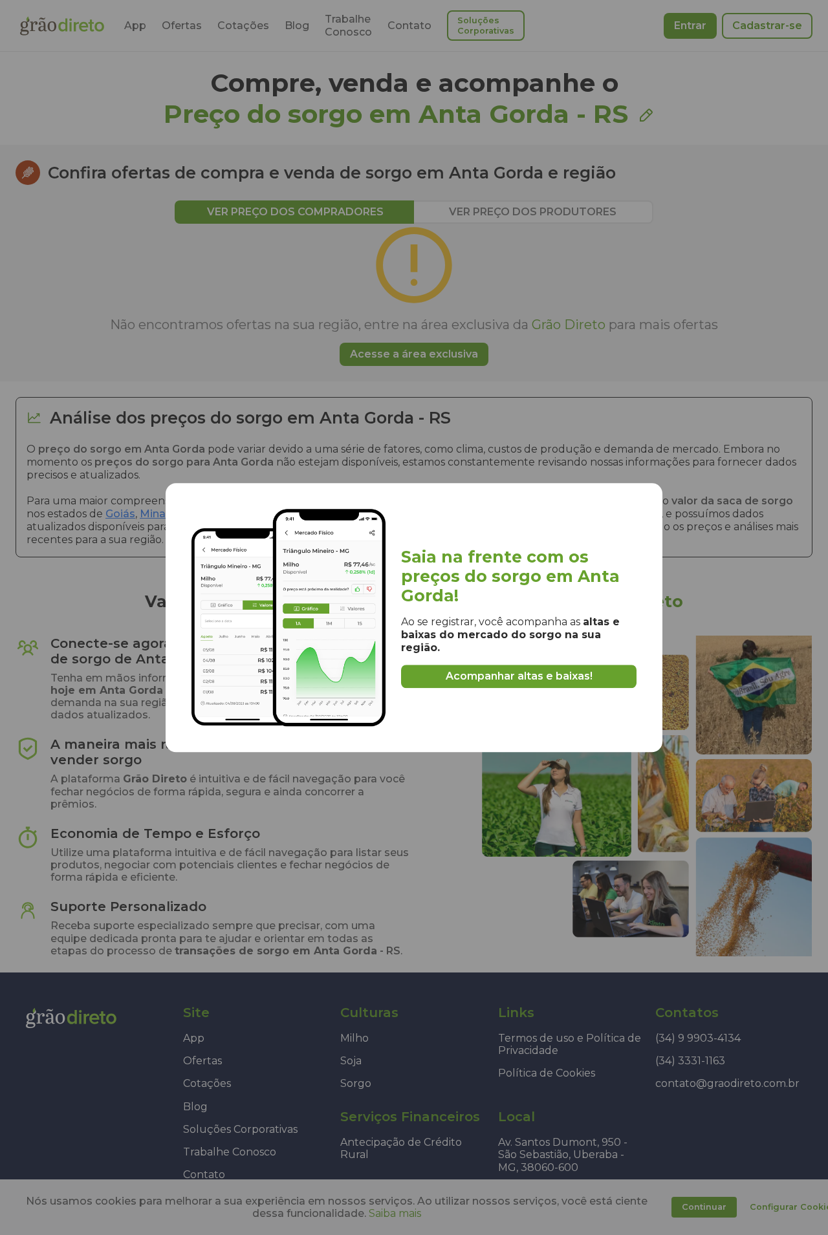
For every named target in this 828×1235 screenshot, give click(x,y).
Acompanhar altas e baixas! (519, 676)
